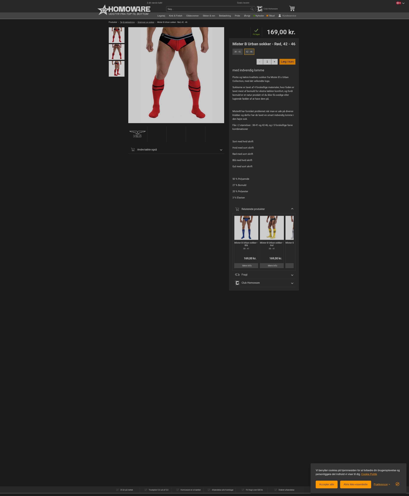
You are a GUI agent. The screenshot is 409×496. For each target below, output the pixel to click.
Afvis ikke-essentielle (356, 484)
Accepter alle (326, 484)
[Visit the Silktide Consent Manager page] (397, 484)
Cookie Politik (369, 474)
